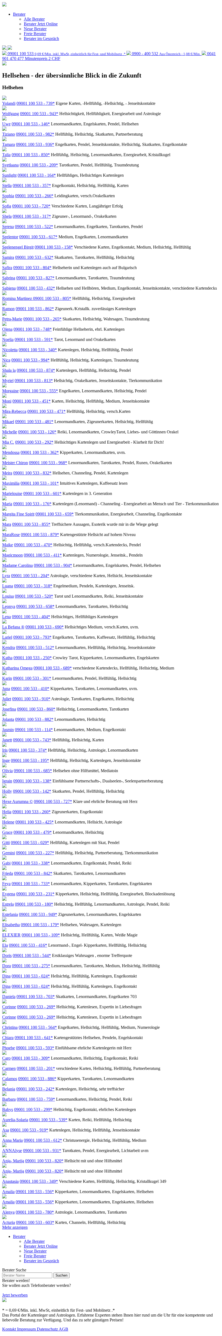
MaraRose (11, 534)
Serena (8, 226)
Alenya (8, 1212)
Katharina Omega (17, 668)
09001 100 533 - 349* (39, 1181)
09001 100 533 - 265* (42, 319)
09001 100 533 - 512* (35, 647)
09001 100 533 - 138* (32, 781)
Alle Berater (34, 19)
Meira (7, 473)
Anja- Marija (13, 1160)
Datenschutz (48, 1329)
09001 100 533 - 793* (32, 637)
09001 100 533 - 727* (53, 801)
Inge (6, 760)
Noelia (8, 339)
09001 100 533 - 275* (31, 965)
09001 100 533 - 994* (30, 360)
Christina (10, 1027)
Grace (7, 832)
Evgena (8, 894)
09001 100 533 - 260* (31, 811)
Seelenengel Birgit (18, 247)
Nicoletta (10, 349)
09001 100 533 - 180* (34, 904)
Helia (6, 811)
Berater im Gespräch (41, 38)
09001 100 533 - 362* (40, 452)
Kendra (8, 647)
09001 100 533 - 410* (30, 688)
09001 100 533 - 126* (37, 432)
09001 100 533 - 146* (31, 124)
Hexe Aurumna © (17, 801)
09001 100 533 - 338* (31, 863)
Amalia (8, 1191)
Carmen (9, 1068)
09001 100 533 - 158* (54, 247)
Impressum (27, 1329)
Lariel (7, 637)
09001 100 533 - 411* (43, 555)
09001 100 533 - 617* (38, 237)
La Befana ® (13, 627)
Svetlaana (10, 165)
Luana (7, 586)
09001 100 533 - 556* (35, 1191)
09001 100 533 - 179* (40, 924)
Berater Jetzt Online (41, 24)
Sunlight (9, 175)
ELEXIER (11, 935)
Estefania (10, 914)
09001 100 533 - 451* (31, 401)
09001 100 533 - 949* (38, 914)
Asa (5, 1130)
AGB (63, 1329)
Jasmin (8, 729)
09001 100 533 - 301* (32, 678)
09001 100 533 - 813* (34, 380)
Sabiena (9, 288)
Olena (7, 329)
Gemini (8, 853)
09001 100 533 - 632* (34, 257)
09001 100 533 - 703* (36, 996)
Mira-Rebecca (14, 411)
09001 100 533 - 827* (35, 278)
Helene (8, 822)
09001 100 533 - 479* (33, 832)
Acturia (8, 1222)
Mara (6, 524)
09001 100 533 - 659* (54, 514)
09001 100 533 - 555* (39, 391)
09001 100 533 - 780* (35, 1212)
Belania (8, 1089)
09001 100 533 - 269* (36, 1006)
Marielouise (12, 493)
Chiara (8, 1037)
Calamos (9, 1078)
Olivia (7, 770)
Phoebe (8, 1048)
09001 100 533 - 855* (31, 524)
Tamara (8, 144)
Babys (7, 1109)
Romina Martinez (17, 298)
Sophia (8, 195)
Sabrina (8, 278)
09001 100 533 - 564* (38, 1027)
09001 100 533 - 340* (38, 349)
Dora (6, 965)
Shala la (9, 370)
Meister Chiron (15, 462)
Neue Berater (35, 28)
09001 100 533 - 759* (36, 1099)
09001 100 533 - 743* (32, 740)
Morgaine (10, 391)
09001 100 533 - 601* (42, 493)
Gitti (6, 842)
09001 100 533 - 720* (31, 206)
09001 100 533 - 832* (32, 473)
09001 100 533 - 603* (35, 1222)
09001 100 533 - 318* (33, 586)
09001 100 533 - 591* (34, 339)
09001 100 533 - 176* (32, 503)
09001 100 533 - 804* (32, 267)
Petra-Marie (12, 319)
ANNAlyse (12, 1150)
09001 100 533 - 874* (36, 370)
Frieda (7, 873)
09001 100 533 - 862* (35, 308)
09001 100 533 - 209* (39, 165)
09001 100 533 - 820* (44, 1160)
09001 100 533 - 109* (41, 935)
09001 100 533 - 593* (35, 1048)
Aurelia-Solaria (15, 1119)
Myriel (8, 380)
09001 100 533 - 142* (32, 791)
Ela (5, 945)
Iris (5, 750)
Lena (6, 616)
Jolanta (8, 719)
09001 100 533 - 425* (34, 822)
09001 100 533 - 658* (35, 606)
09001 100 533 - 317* (32, 216)
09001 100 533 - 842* (33, 873)
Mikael (8, 421)
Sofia (6, 206)
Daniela (8, 996)
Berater (19, 14)
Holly (7, 791)
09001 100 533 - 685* (33, 770)
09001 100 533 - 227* (35, 853)
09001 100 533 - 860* (36, 709)
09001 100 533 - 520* (34, 596)
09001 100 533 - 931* (42, 1150)
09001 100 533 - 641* (34, 1037)
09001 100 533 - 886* (37, 1078)
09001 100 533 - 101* (40, 483)
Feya (6, 883)
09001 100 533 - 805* (52, 298)
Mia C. (8, 442)
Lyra (6, 575)
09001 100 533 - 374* (28, 750)
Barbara (9, 1099)
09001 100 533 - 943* (39, 113)
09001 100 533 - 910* (31, 699)
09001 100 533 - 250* (33, 657)
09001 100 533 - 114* (34, 729)
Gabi (6, 863)
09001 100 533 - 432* (36, 288)
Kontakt (9, 1329)
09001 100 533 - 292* (34, 442)
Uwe (6, 124)
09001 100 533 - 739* (36, 103)
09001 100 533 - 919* (29, 1130)
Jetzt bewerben (15, 1295)
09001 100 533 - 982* (35, 134)
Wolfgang (10, 113)
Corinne (9, 1006)
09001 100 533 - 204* (30, 575)
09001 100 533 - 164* (37, 175)
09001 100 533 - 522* (34, 226)
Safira (7, 267)
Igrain (7, 781)
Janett (7, 740)
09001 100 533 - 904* (53, 565)
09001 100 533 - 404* (31, 616)
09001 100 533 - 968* (48, 462)
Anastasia (10, 1181)
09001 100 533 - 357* (32, 185)
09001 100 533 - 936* (35, 144)
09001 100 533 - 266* (34, 195)
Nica (6, 360)
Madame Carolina (17, 565)
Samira (8, 257)
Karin (7, 678)
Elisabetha (11, 924)
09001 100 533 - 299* (33, 1109)
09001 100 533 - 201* (36, 1068)
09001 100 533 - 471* (46, 411)
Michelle (9, 432)
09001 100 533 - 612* (43, 1140)
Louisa (8, 596)
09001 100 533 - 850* (31, 154)
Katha (7, 657)
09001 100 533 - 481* (34, 421)
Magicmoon (12, 555)
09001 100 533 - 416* (28, 945)
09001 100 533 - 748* (33, 329)
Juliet (6, 699)
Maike (7, 545)
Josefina (9, 709)
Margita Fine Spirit (18, 514)
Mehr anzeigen (15, 1227)
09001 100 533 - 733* (31, 883)
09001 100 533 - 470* (33, 545)
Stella (7, 185)
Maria (7, 503)
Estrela (8, 904)
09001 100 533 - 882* (34, 719)
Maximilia (10, 483)
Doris (7, 955)
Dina (6, 976)
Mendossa (10, 452)
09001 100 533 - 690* (44, 627)
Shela (7, 216)
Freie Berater (35, 33)
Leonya (8, 606)
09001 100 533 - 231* (35, 894)
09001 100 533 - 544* (32, 955)
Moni (6, 401)
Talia (6, 154)
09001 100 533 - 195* (30, 760)
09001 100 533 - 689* (53, 668)
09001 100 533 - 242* (35, 1089)
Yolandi (8, 103)
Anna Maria (12, 1140)
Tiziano (8, 134)
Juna (6, 688)
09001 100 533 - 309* (31, 1058)
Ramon (8, 308)
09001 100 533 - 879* (40, 534)
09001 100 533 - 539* (48, 1119)
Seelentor (10, 237)
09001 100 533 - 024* (31, 976)
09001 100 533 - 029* (30, 842)
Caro (6, 1058)
